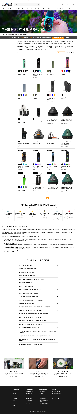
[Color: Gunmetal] (65, 71)
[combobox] (27, 4)
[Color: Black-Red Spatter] (23, 71)
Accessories (59, 8)
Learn (68, 8)
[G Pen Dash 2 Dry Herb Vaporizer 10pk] (24, 114)
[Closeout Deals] (63, 363)
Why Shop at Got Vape (31, 395)
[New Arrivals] (14, 363)
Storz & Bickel (54, 41)
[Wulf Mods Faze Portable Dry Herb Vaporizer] (24, 160)
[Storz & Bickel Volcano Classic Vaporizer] (53, 136)
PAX (59, 41)
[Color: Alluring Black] (48, 95)
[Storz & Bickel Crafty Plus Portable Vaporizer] (38, 181)
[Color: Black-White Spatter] (26, 71)
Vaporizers (20, 8)
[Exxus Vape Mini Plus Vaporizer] (67, 66)
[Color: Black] (21, 71)
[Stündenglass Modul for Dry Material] (24, 137)
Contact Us (41, 396)
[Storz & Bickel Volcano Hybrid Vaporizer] (38, 136)
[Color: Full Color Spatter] (38, 71)
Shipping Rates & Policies (31, 396)
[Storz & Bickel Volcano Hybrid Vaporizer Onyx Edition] (53, 114)
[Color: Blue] (67, 71)
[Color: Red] (62, 71)
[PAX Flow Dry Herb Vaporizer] (24, 90)
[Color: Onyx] (50, 71)
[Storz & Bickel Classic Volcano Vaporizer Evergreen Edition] (67, 137)
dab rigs (61, 48)
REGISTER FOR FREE (58, 37)
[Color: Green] (52, 164)
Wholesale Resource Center (43, 401)
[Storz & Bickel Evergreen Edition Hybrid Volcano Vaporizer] (53, 182)
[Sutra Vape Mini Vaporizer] (67, 89)
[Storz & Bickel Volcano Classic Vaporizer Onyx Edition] (67, 114)
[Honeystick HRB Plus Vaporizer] (67, 160)
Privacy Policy (29, 400)
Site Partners (29, 403)
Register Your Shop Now (44, 0)
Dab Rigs (37, 8)
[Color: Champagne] (26, 95)
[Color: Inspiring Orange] (55, 95)
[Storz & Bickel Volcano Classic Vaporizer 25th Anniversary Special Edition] (67, 183)
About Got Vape (29, 391)
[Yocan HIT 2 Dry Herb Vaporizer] (53, 160)
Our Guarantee (42, 398)
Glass (50, 8)
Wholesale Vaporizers (10, 34)
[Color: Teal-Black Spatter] (40, 71)
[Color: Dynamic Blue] (52, 95)
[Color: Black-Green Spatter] (19, 71)
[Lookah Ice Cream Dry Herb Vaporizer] (24, 182)
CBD (44, 8)
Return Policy (29, 398)
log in (30, 37)
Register (22, 37)
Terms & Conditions (30, 402)
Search (40, 395)
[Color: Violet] (38, 164)
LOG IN (67, 37)
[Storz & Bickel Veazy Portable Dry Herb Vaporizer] (53, 91)
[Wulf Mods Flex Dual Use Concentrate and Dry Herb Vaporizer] (38, 67)
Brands (10, 8)
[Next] (47, 198)
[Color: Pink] (55, 164)
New (4, 8)
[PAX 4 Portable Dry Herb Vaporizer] (38, 90)
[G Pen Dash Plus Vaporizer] (38, 113)
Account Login (42, 391)
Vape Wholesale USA (43, 403)
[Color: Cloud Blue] (23, 95)
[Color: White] (40, 164)
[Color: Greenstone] (48, 71)
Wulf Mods (63, 41)
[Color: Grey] (26, 187)
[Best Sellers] (38, 363)
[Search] (39, 4)
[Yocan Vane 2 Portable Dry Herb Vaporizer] (38, 160)
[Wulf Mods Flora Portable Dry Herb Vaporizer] (24, 66)
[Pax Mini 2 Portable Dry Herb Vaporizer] (53, 66)
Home (3, 34)
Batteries (30, 8)
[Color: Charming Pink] (50, 95)
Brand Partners (29, 393)
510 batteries (53, 48)
